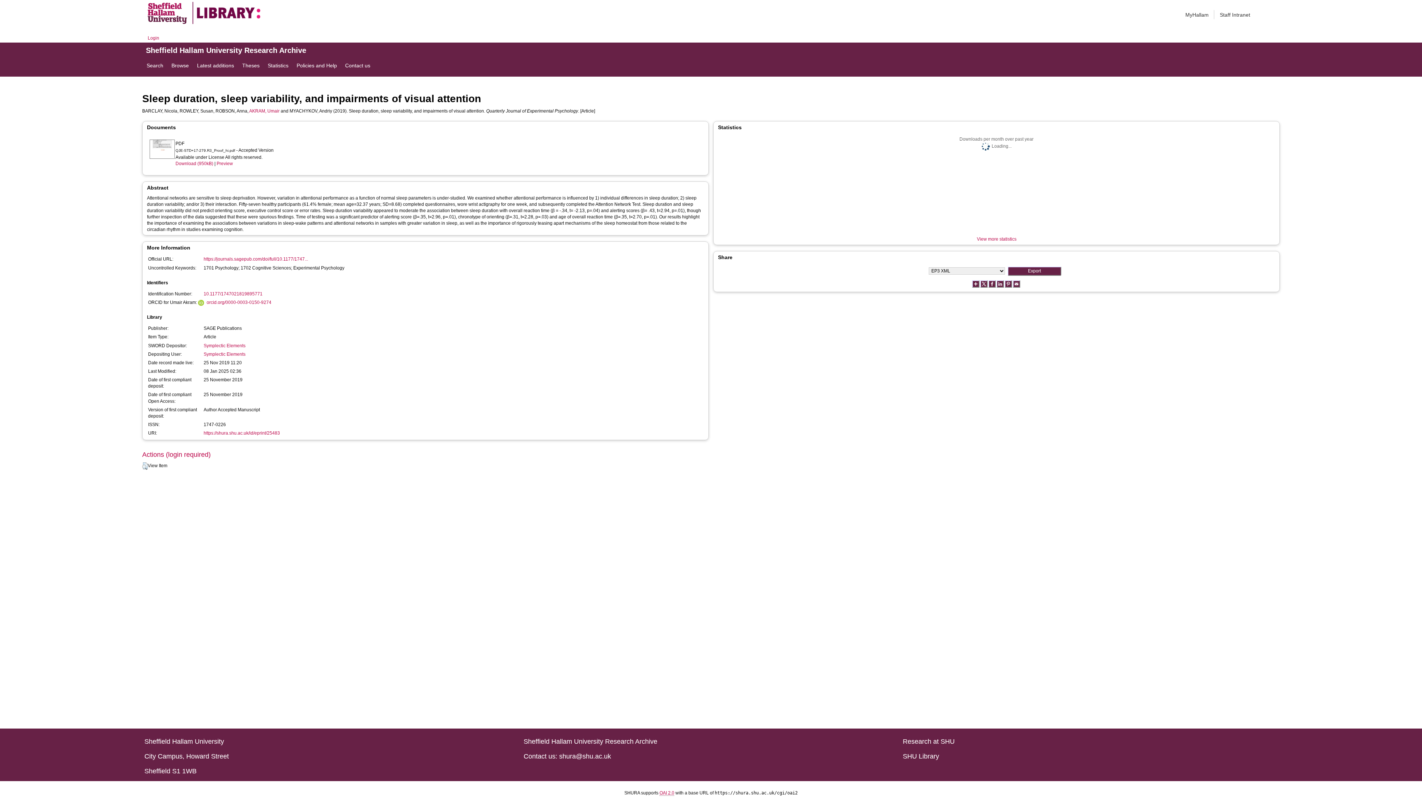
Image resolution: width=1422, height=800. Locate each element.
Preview (225, 163)
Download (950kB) (194, 163)
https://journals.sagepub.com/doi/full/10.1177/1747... (256, 259)
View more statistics (997, 239)
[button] (145, 466)
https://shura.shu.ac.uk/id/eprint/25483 (242, 433)
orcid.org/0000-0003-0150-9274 (239, 302)
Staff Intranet (1235, 15)
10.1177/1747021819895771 (233, 294)
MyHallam (1197, 15)
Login (153, 38)
